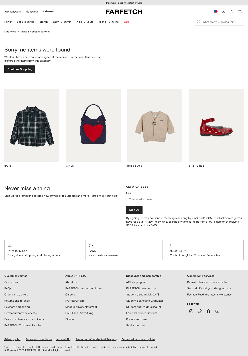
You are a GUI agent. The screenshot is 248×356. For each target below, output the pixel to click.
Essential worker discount (141, 313)
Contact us (11, 282)
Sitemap (70, 319)
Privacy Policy (152, 221)
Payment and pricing (17, 306)
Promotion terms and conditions (24, 319)
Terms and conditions (39, 339)
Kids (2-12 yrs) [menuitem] (85, 21)
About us (71, 282)
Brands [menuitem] (43, 21)
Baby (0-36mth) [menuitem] (62, 21)
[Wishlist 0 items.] (232, 12)
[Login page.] (224, 12)
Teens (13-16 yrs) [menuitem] (109, 21)
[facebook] (209, 311)
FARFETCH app (75, 300)
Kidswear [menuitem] (48, 11)
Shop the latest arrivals (130, 3)
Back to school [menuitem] (26, 21)
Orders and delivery (16, 294)
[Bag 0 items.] (240, 12)
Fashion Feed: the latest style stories (209, 294)
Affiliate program (136, 282)
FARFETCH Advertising (79, 313)
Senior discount (136, 325)
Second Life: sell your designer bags (209, 288)
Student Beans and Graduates (144, 300)
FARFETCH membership (141, 288)
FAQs (92, 250)
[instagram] (191, 311)
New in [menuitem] (8, 21)
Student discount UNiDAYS (142, 294)
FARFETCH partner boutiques (83, 288)
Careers (70, 294)
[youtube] (217, 311)
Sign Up (134, 210)
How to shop (17, 250)
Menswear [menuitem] (32, 11)
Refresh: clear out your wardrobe (207, 282)
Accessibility (63, 339)
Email (129, 193)
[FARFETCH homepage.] (124, 11)
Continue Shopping (19, 69)
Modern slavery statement (81, 306)
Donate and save (136, 319)
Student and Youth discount (143, 306)
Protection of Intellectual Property (96, 339)
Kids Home (10, 31)
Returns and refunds (17, 300)
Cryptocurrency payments (20, 313)
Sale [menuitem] (126, 21)
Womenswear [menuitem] (13, 11)
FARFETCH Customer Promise (22, 325)
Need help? (178, 250)
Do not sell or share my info (138, 339)
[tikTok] (200, 311)
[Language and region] (216, 12)
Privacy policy (12, 339)
